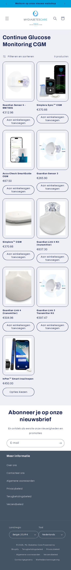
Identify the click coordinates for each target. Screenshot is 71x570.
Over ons (12, 465)
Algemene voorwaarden (21, 481)
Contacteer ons (16, 473)
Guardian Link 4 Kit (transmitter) (48, 243)
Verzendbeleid (15, 504)
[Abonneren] (60, 443)
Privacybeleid (14, 488)
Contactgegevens (24, 560)
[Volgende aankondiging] (64, 3)
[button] (7, 18)
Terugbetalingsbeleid (19, 496)
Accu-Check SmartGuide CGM (17, 175)
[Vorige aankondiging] (6, 3)
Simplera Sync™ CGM (49, 105)
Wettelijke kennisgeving (48, 560)
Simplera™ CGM (12, 242)
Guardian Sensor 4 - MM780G (14, 106)
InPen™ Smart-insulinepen (18, 379)
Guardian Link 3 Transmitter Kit (46, 311)
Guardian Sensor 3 (47, 173)
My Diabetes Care (34, 545)
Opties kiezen (19, 392)
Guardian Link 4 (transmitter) (12, 311)
